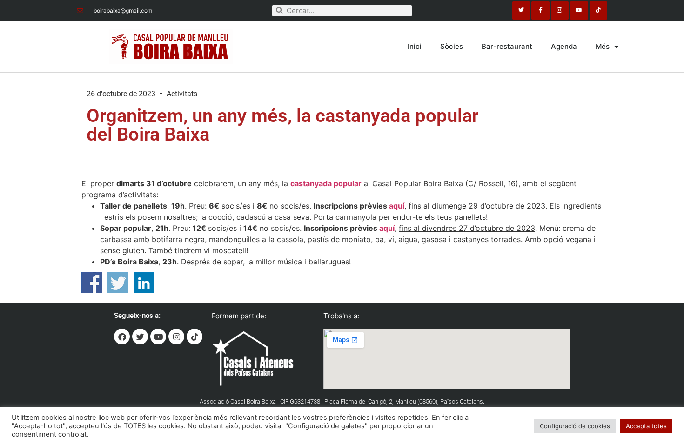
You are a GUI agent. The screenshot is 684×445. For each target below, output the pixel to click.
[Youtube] (579, 10)
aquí (396, 205)
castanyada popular (326, 183)
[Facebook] (122, 336)
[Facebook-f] (540, 10)
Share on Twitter (117, 282)
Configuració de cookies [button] (575, 426)
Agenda (564, 46)
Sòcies (451, 46)
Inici (415, 46)
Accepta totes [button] (646, 426)
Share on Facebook (91, 282)
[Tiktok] (598, 10)
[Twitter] (521, 10)
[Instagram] (560, 10)
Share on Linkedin (144, 282)
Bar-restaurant (507, 46)
